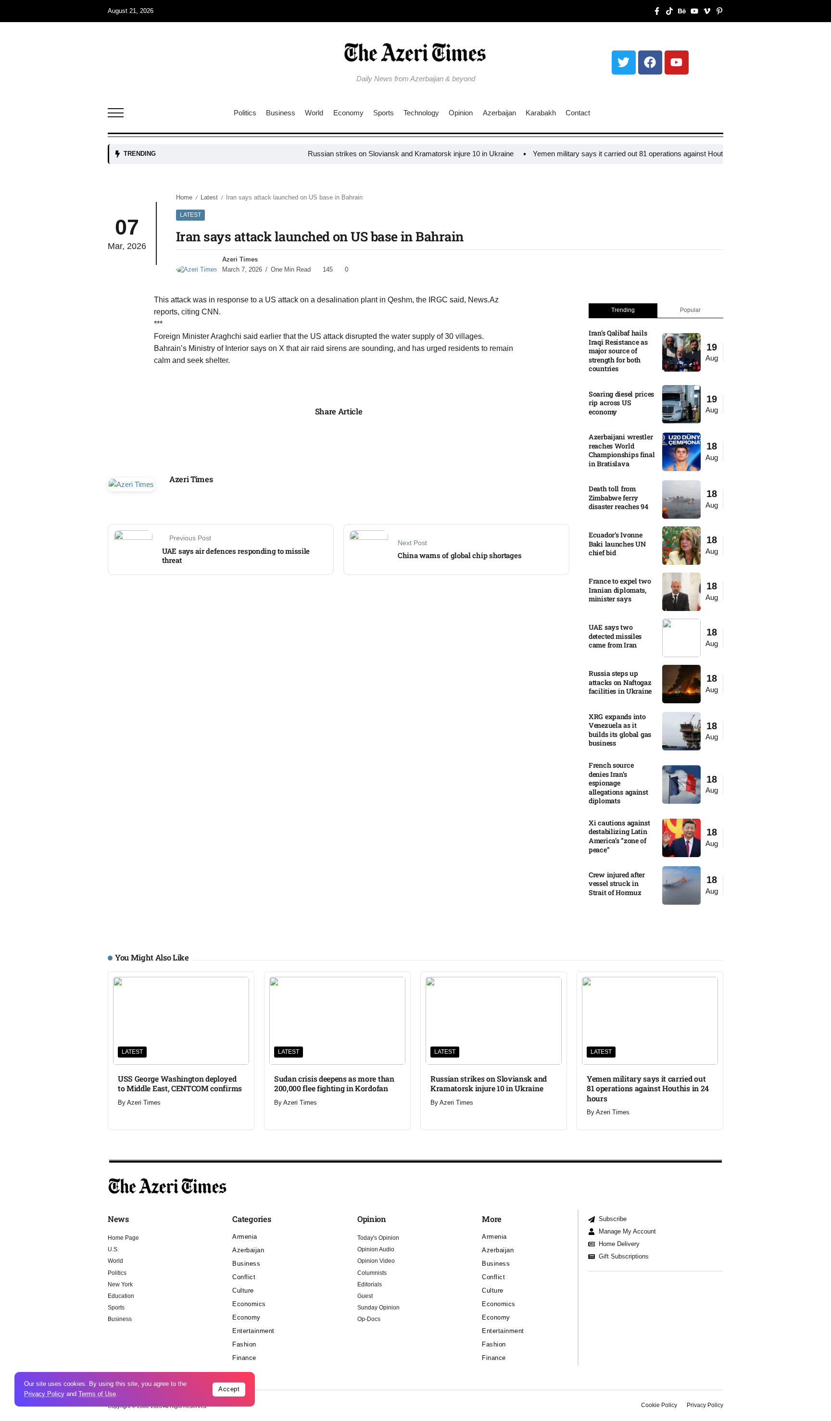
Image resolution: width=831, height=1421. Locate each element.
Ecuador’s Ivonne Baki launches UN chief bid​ (617, 543)
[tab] (623, 310)
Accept (228, 1389)
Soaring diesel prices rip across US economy (621, 402)
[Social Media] (657, 11)
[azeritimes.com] (415, 52)
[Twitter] (624, 62)
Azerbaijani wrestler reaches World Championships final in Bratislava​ (622, 450)
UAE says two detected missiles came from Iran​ (615, 636)
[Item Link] (681, 352)
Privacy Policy (44, 1393)
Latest (209, 197)
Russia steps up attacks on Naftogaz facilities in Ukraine (620, 682)
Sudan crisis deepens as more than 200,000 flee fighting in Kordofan (334, 1083)
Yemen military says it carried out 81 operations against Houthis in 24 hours (600, 154)
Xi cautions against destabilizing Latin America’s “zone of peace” (619, 836)
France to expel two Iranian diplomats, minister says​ (620, 589)
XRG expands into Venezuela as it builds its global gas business (620, 730)
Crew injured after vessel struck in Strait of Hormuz (617, 883)
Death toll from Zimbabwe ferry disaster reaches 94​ (618, 497)
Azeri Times (240, 259)
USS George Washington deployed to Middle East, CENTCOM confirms (180, 1083)
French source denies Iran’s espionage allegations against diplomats (618, 782)
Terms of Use (97, 1393)
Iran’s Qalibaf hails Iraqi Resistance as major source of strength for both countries (618, 350)
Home (184, 197)
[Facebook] (650, 62)
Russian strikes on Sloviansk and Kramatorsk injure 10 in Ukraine (360, 154)
